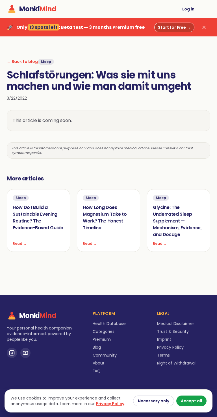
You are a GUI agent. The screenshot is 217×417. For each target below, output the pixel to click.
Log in (188, 9)
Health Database (109, 323)
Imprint (164, 339)
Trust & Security (173, 331)
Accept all (191, 401)
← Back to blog (22, 61)
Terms (163, 355)
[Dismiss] (204, 27)
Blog (97, 347)
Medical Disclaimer (175, 323)
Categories (103, 331)
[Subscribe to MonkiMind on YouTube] (25, 353)
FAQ (97, 371)
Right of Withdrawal (176, 363)
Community (105, 355)
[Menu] (204, 9)
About (99, 363)
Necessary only (153, 401)
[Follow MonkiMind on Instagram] (12, 353)
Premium (102, 339)
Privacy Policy (170, 347)
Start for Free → (174, 27)
